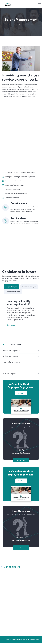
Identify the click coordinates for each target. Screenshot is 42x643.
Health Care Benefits (11, 362)
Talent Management (11, 351)
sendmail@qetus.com (21, 453)
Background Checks (24, 115)
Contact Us (8, 607)
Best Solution (18, 218)
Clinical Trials (9, 597)
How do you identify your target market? (18, 303)
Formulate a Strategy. (13, 189)
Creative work (18, 203)
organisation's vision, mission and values (20, 172)
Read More (11, 325)
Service (15, 25)
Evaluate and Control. (13, 181)
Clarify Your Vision (12, 198)
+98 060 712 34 (21, 450)
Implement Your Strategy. (14, 185)
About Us (7, 604)
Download (21, 393)
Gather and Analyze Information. (17, 193)
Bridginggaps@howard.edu (10, 626)
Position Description (23, 134)
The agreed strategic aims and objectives (20, 177)
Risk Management (10, 374)
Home (8, 25)
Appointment (21, 460)
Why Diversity (9, 600)
